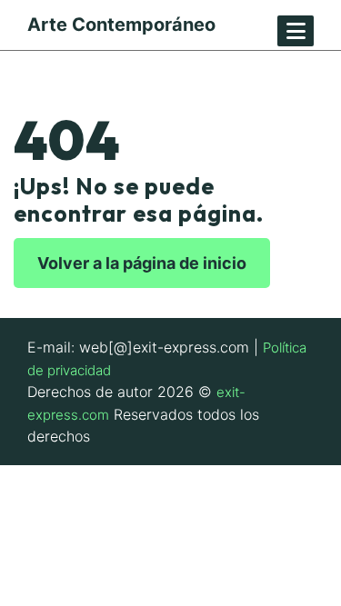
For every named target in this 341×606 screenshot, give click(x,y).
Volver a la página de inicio (141, 263)
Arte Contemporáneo (121, 24)
